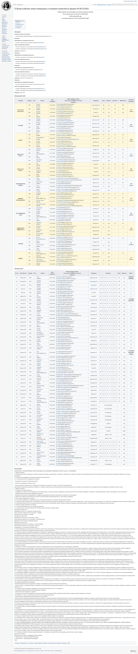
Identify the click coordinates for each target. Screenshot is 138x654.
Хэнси (37, 185)
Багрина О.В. (76, 139)
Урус (37, 196)
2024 (69, 643)
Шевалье (38, 255)
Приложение (4, 48)
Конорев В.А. (70, 109)
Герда (59, 183)
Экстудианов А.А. (43, 48)
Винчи (59, 430)
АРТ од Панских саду (63, 255)
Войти (135, 1)
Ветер (37, 152)
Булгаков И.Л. (68, 182)
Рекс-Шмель (61, 226)
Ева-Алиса (60, 176)
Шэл (38, 356)
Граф (37, 248)
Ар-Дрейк (60, 115)
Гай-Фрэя (38, 148)
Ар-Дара (38, 119)
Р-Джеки (38, 211)
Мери (37, 174)
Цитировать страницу (6, 61)
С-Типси (60, 239)
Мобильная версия (58, 650)
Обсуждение (20, 4)
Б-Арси (59, 211)
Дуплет (38, 189)
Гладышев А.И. (42, 73)
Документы (4, 25)
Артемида (60, 109)
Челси (37, 178)
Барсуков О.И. (96, 190)
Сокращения (4, 33)
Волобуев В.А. (42, 61)
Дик (59, 119)
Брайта (38, 215)
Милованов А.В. (42, 75)
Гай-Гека (38, 252)
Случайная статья (5, 45)
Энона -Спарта (40, 244)
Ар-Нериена (39, 230)
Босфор (60, 174)
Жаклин (59, 357)
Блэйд (59, 241)
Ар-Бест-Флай (61, 152)
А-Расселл (60, 133)
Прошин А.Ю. (48, 36)
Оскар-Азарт (39, 207)
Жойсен (60, 167)
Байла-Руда (61, 213)
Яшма (59, 250)
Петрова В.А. (42, 63)
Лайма (59, 172)
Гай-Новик (60, 148)
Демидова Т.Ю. (42, 90)
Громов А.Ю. (41, 42)
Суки (3, 18)
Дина (59, 334)
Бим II (59, 248)
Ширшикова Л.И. (42, 46)
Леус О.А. (40, 69)
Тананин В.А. (71, 213)
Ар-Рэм (59, 332)
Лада (59, 220)
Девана (60, 150)
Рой (37, 163)
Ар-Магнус (38, 222)
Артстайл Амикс (40, 200)
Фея (59, 105)
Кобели (3, 19)
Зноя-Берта (39, 159)
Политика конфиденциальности (20, 650)
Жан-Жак (60, 389)
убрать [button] (22, 20)
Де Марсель (61, 237)
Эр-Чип (38, 167)
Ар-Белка (38, 226)
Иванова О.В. (69, 174)
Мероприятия (24, 643)
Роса (37, 133)
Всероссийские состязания (41, 643)
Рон (59, 170)
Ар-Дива (38, 108)
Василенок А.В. (96, 119)
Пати (59, 131)
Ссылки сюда (4, 52)
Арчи (59, 207)
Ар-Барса (60, 209)
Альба (38, 306)
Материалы (4, 30)
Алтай (59, 426)
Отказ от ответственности (49, 650)
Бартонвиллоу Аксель (63, 178)
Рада (37, 126)
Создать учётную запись (129, 1)
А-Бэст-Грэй (39, 182)
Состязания (31, 643)
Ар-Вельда (39, 332)
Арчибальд (60, 104)
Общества (4, 32)
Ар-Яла (38, 141)
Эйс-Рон (38, 263)
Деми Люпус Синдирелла (64, 179)
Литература (4, 26)
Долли (37, 241)
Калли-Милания (40, 137)
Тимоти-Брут (61, 356)
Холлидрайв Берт (62, 204)
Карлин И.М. (41, 57)
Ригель (38, 145)
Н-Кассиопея (39, 259)
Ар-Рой (59, 222)
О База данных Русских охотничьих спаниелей (35, 650)
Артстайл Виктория (40, 204)
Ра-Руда (38, 122)
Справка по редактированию (5, 40)
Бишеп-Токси (61, 191)
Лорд (59, 130)
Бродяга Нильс (61, 259)
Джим (59, 193)
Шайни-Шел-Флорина (63, 139)
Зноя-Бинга (39, 389)
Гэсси (59, 198)
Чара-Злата (39, 430)
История (109, 4)
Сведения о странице (6, 59)
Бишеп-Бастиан (61, 306)
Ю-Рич (38, 237)
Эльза (37, 130)
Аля (37, 115)
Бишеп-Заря (61, 161)
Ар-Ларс (38, 111)
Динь (37, 156)
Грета (59, 128)
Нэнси (59, 157)
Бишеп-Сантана (61, 391)
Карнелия (60, 224)
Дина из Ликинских (62, 135)
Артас (59, 108)
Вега (59, 117)
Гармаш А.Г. (70, 133)
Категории (17, 643)
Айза (59, 246)
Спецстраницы (5, 55)
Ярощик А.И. (94, 357)
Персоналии (4, 29)
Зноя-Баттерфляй (62, 431)
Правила (4, 37)
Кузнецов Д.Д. (94, 307)
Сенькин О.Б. (41, 84)
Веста (59, 308)
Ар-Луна (38, 104)
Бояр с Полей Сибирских (64, 189)
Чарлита (60, 165)
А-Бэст (59, 182)
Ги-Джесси (60, 168)
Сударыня (38, 170)
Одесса (60, 242)
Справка (3, 41)
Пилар (59, 219)
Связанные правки (6, 54)
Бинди (38, 463)
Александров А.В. (68, 105)
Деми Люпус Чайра (62, 187)
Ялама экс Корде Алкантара (64, 202)
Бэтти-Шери (61, 194)
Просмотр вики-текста (102, 4)
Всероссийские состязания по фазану (57, 643)
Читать (94, 4)
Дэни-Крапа (61, 154)
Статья (14, 4)
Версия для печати (6, 56)
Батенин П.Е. (42, 88)
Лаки (37, 219)
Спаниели (4, 16)
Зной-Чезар (60, 159)
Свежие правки (5, 47)
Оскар (59, 137)
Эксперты (4, 20)
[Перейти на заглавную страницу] (6, 6)
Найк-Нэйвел (61, 244)
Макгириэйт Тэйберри (63, 185)
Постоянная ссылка (6, 58)
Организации (4, 23)
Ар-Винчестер (61, 122)
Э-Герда (60, 228)
